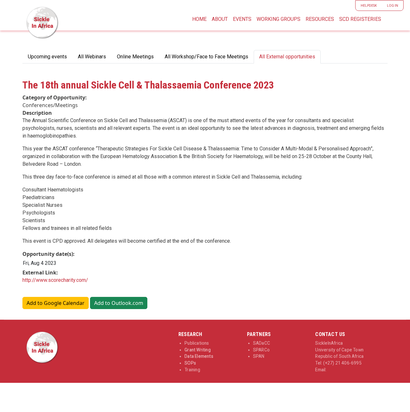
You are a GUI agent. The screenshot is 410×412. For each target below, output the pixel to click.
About (220, 19)
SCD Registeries (360, 19)
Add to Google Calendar (56, 303)
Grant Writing (197, 349)
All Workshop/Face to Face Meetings (206, 57)
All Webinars (92, 57)
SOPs (190, 363)
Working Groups (278, 19)
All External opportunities (287, 57)
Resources (320, 19)
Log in (392, 5)
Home (199, 19)
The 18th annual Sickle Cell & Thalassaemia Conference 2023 (148, 85)
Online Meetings (135, 57)
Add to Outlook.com (118, 303)
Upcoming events (47, 57)
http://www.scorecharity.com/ (55, 280)
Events (242, 19)
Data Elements (198, 356)
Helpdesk (369, 5)
